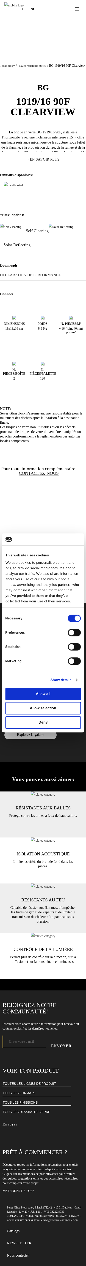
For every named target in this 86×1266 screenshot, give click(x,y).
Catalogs (13, 1230)
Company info (15, 1216)
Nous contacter (18, 1255)
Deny (43, 723)
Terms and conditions (40, 1216)
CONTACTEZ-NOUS (39, 473)
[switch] (74, 632)
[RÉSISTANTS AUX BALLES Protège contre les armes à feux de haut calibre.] (43, 794)
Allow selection (43, 708)
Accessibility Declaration (23, 1220)
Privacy (74, 1216)
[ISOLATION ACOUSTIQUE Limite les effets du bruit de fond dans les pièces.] (43, 840)
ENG (32, 9)
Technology (7, 65)
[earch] (24, 9)
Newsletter (19, 1243)
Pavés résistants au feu (32, 65)
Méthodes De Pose (18, 1191)
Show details (60, 680)
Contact (61, 1216)
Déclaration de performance (30, 275)
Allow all (43, 694)
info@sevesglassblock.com (60, 1220)
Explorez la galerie (30, 735)
